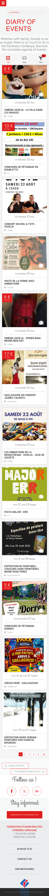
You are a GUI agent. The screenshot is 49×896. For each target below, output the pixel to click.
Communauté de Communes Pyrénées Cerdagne (24, 892)
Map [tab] (24, 62)
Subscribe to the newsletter (24, 815)
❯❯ (43, 754)
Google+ (39, 793)
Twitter (26, 793)
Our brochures (24, 869)
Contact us (24, 859)
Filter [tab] (41, 62)
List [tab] (8, 62)
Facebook (13, 793)
